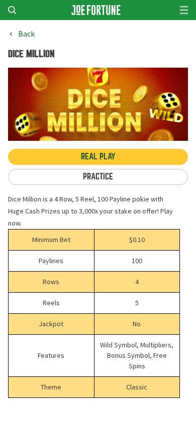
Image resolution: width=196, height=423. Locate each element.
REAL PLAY (98, 156)
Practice (98, 176)
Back (26, 34)
